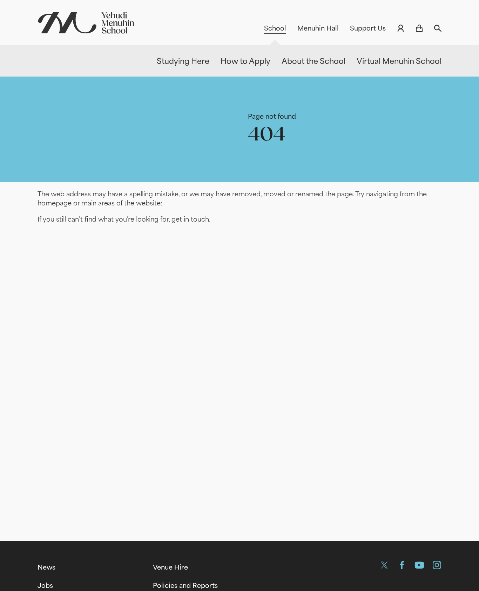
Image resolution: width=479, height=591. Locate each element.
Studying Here (183, 61)
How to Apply (245, 61)
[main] (239, 298)
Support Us (368, 28)
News (46, 567)
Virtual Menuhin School (399, 61)
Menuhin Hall (318, 28)
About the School (313, 61)
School (275, 28)
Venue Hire (170, 567)
